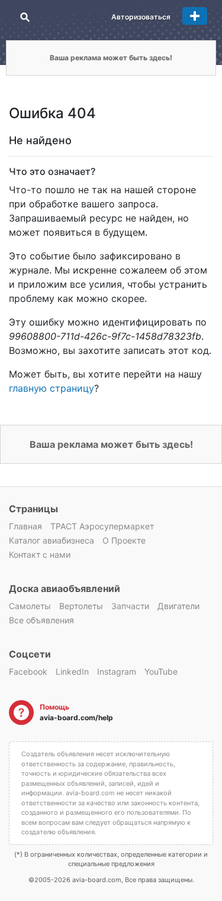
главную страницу (51, 388)
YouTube (161, 671)
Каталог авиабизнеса (51, 540)
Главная (25, 526)
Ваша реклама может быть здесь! (111, 57)
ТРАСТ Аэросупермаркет (102, 526)
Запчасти (130, 606)
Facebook (28, 671)
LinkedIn (72, 671)
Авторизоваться (140, 16)
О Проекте (124, 540)
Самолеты (30, 606)
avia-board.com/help (76, 717)
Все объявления (41, 620)
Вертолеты (81, 606)
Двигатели (178, 606)
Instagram (116, 671)
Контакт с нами (39, 554)
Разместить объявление (194, 16)
